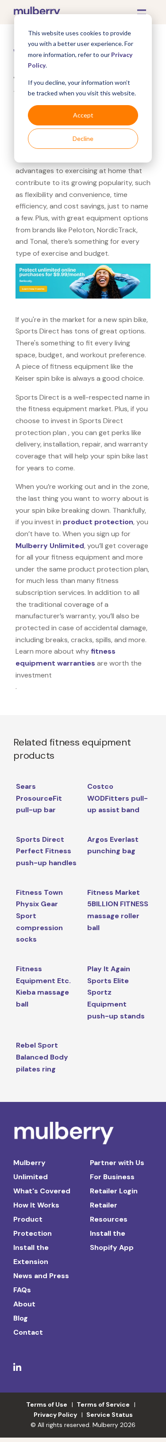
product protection (98, 521)
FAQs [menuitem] (22, 1289)
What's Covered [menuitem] (41, 1191)
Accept (83, 115)
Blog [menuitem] (20, 1318)
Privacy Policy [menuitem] (55, 1415)
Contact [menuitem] (28, 1332)
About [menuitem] (24, 1304)
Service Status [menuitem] (109, 1415)
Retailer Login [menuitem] (114, 1191)
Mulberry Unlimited (49, 545)
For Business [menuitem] (112, 1176)
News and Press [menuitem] (41, 1275)
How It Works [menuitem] (36, 1205)
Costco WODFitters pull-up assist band (117, 798)
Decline (83, 138)
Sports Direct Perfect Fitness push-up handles (46, 851)
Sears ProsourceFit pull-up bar (39, 798)
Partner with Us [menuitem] (117, 1162)
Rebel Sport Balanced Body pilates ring (42, 1057)
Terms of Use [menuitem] (46, 1404)
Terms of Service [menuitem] (103, 1404)
